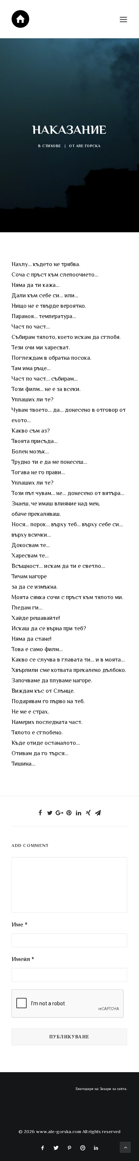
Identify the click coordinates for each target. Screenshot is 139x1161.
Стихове (51, 146)
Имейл (22, 959)
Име (19, 924)
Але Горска (88, 146)
